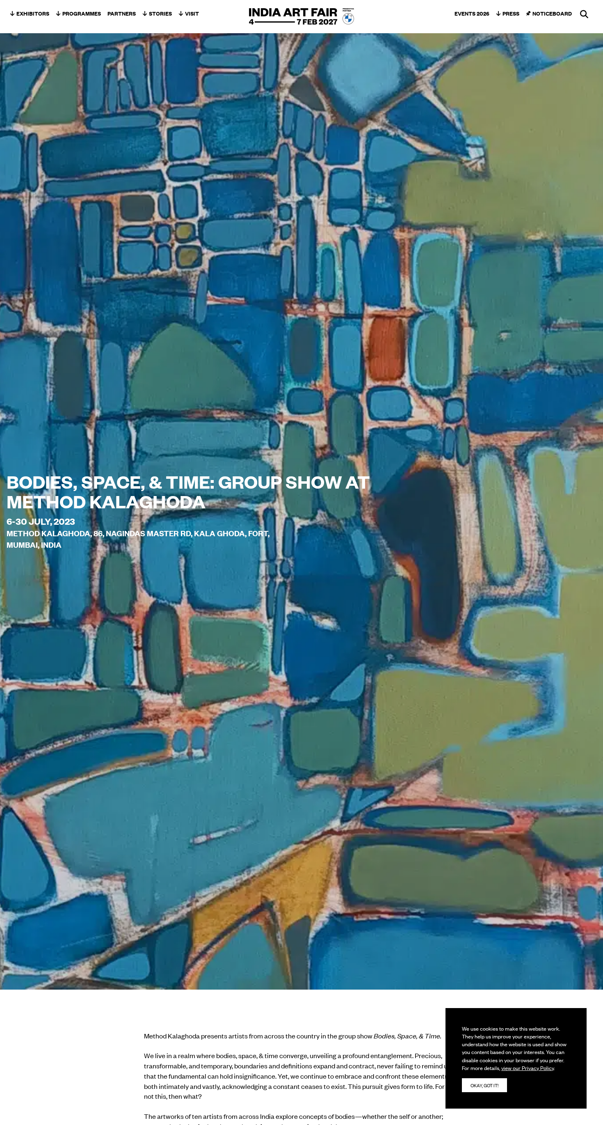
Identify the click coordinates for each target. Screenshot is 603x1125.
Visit (192, 13)
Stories (160, 13)
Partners (121, 13)
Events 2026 (472, 13)
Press (510, 13)
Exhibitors (32, 13)
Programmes (81, 13)
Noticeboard (552, 13)
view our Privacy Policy (527, 1068)
